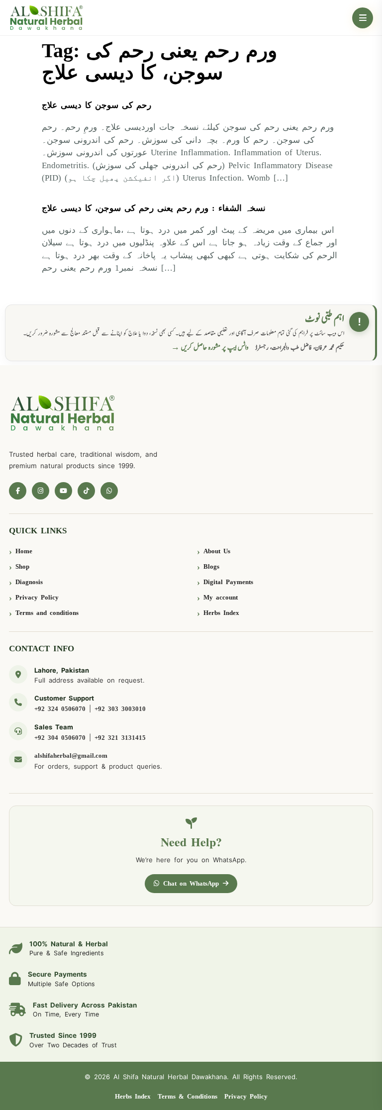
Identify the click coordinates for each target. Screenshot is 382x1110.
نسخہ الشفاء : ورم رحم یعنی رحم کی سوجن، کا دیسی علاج (154, 208)
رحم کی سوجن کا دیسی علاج (96, 105)
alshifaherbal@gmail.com (70, 755)
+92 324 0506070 (60, 708)
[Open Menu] (362, 17)
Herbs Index (221, 612)
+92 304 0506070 (60, 737)
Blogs (211, 566)
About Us (216, 551)
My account (220, 597)
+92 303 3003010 (120, 708)
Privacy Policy (37, 597)
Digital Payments (228, 582)
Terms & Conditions (187, 1096)
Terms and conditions (47, 612)
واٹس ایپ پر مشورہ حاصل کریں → (210, 347)
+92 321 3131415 (120, 737)
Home (23, 551)
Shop (22, 566)
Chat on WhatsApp (191, 883)
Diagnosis (29, 582)
